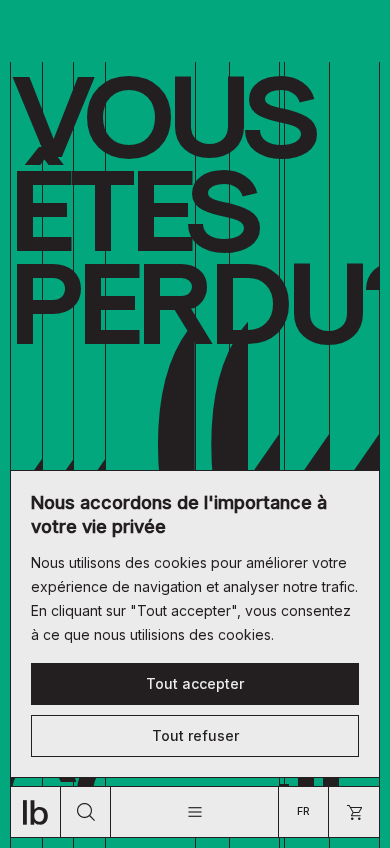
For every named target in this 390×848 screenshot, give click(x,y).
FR (303, 811)
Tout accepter (195, 683)
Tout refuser (195, 735)
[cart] (354, 812)
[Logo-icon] (36, 812)
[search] (85, 812)
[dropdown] (194, 812)
